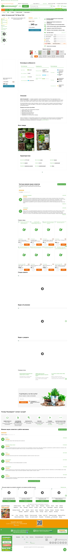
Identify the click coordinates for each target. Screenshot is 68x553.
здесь (20, 187)
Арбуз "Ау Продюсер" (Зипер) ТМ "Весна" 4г (36, 266)
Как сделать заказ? (34, 516)
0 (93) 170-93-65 (25, 3)
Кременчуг (32, 511)
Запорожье (42, 505)
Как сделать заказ (48, 537)
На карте (51, 531)
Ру (54, 6)
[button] (60, 43)
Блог (13, 515)
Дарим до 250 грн (61, 515)
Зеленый (30, 76)
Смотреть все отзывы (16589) (34, 481)
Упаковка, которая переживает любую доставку (55, 30)
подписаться (23, 402)
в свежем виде (31, 80)
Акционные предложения (7, 3)
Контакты (21, 515)
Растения (57, 9)
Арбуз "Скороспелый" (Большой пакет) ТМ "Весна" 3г (23, 241)
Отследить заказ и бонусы (62, 3)
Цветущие (40, 9)
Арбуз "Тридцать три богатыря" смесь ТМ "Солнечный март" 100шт (60, 266)
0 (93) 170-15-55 (23, 531)
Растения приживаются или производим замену (55, 24)
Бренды (60, 516)
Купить (26, 244)
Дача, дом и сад (65, 10)
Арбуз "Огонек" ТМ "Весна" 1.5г (60, 240)
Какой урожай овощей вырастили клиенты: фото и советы (26, 374)
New (6, 9)
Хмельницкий (49, 507)
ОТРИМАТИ (7, 545)
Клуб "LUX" (45, 515)
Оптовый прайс (54, 516)
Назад (4, 12)
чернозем (60, 81)
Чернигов (56, 507)
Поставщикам (47, 516)
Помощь (26, 516)
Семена (16, 9)
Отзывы (40, 515)
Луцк (21, 507)
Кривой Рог (16, 507)
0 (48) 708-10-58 (16, 532)
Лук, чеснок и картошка (11, 10)
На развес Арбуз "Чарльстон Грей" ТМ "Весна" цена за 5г (48, 241)
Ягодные (32, 9)
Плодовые (29, 9)
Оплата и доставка (51, 3)
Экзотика (36, 9)
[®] (9, 7)
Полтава (36, 507)
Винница (61, 505)
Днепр (37, 505)
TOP (7, 9)
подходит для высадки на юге (61, 72)
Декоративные (44, 9)
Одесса (32, 505)
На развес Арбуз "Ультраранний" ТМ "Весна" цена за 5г (35, 241)
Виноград (21, 9)
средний (29, 73)
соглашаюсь (33, 401)
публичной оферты (45, 120)
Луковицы (25, 9)
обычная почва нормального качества (61, 79)
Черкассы (48, 505)
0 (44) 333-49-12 (16, 531)
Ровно (40, 507)
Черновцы (21, 511)
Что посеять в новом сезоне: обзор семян (58, 374)
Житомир (61, 507)
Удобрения (61, 9)
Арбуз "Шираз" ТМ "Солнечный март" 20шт (24, 266)
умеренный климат (60, 74)
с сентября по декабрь (44, 70)
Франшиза (45, 3)
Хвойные (48, 9)
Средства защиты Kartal (19, 516)
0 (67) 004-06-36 (23, 532)
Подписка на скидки (53, 515)
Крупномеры (53, 9)
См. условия (39, 424)
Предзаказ (41, 516)
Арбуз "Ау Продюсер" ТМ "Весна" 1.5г (47, 266)
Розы (18, 9)
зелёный (30, 69)
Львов (57, 505)
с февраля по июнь (45, 71)
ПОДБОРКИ (3, 9)
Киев (24, 505)
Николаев (25, 507)
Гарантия (26, 515)
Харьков (28, 505)
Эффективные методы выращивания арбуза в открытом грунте (41, 374)
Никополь (31, 507)
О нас (17, 515)
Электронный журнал (39, 537)
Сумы (45, 507)
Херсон (52, 505)
